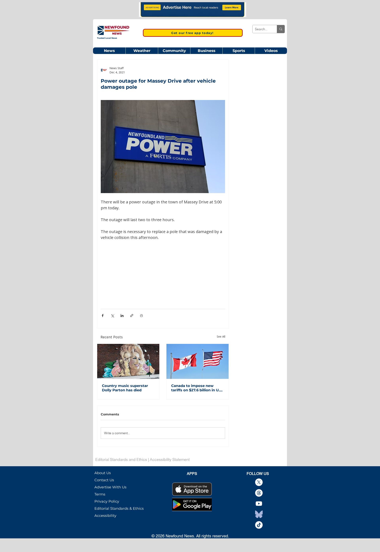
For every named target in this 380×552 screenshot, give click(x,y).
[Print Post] (141, 315)
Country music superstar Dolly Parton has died (125, 388)
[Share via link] (132, 315)
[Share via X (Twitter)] (112, 315)
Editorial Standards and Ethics (121, 459)
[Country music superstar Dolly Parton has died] (128, 361)
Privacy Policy (106, 501)
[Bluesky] (259, 514)
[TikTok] (259, 525)
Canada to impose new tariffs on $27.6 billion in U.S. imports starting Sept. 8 (197, 388)
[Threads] (259, 493)
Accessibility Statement (170, 459)
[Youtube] (259, 503)
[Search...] (281, 29)
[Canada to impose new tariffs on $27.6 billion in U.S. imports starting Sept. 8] (197, 361)
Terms (99, 494)
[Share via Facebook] (102, 315)
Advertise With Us (110, 487)
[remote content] (163, 270)
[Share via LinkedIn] (122, 315)
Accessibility (105, 515)
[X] (259, 482)
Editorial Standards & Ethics (119, 508)
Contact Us (104, 480)
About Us (102, 473)
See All (221, 336)
